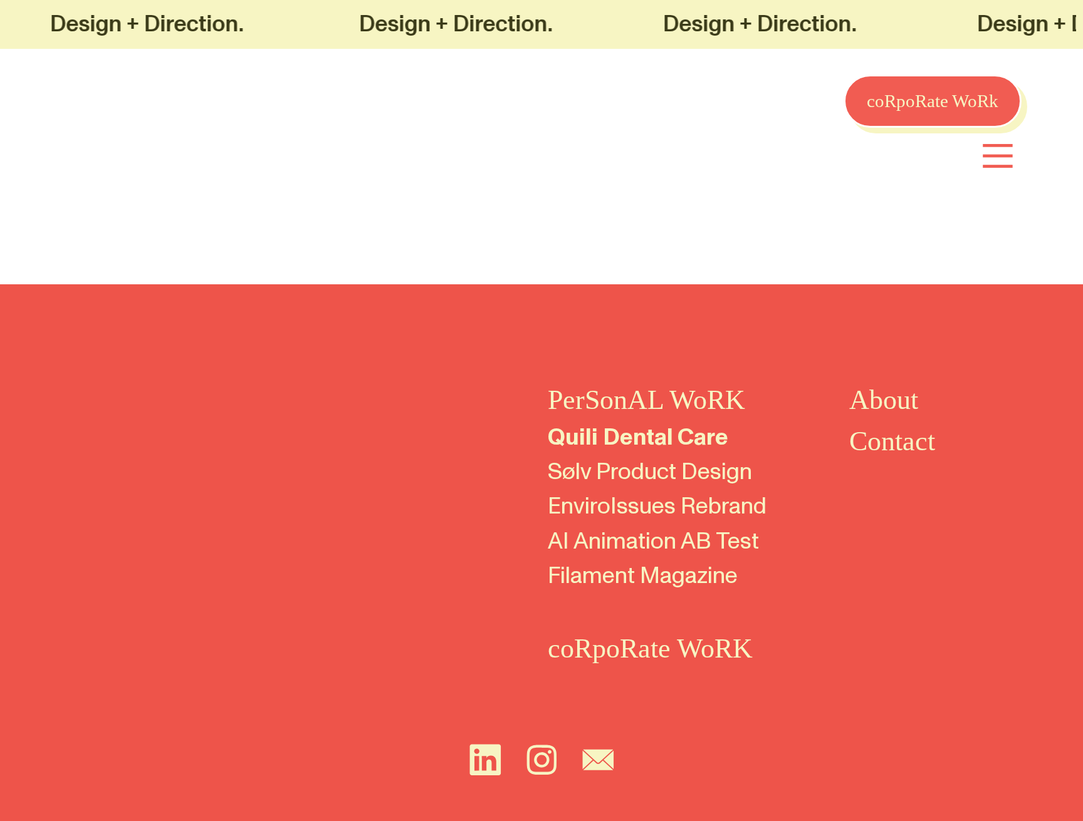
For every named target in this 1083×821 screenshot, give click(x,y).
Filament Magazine (643, 576)
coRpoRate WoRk (932, 101)
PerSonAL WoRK (646, 399)
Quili (573, 437)
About (883, 399)
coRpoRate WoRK (650, 648)
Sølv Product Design (650, 472)
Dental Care (665, 437)
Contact (892, 441)
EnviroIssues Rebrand (657, 506)
